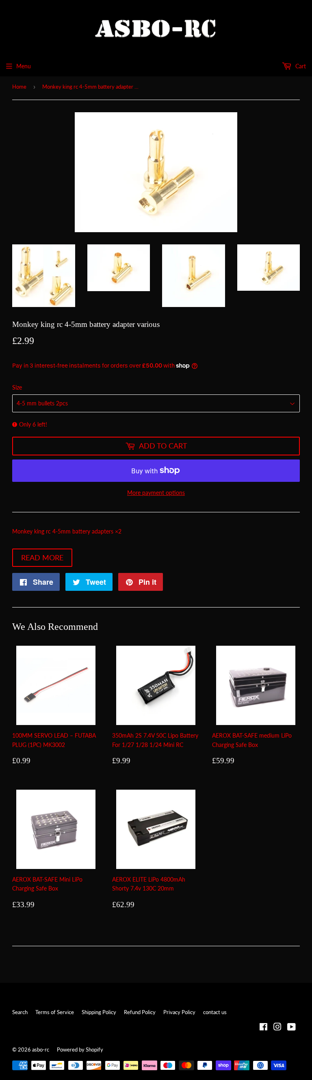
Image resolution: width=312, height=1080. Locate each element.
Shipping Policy (99, 1012)
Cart (300, 66)
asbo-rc (40, 1049)
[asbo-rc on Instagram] (277, 1027)
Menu (23, 66)
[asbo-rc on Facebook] (263, 1027)
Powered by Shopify (80, 1049)
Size (17, 387)
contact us (215, 1012)
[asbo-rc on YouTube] (291, 1027)
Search (20, 1012)
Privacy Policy (179, 1012)
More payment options (156, 492)
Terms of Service (54, 1012)
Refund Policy (140, 1012)
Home (19, 86)
